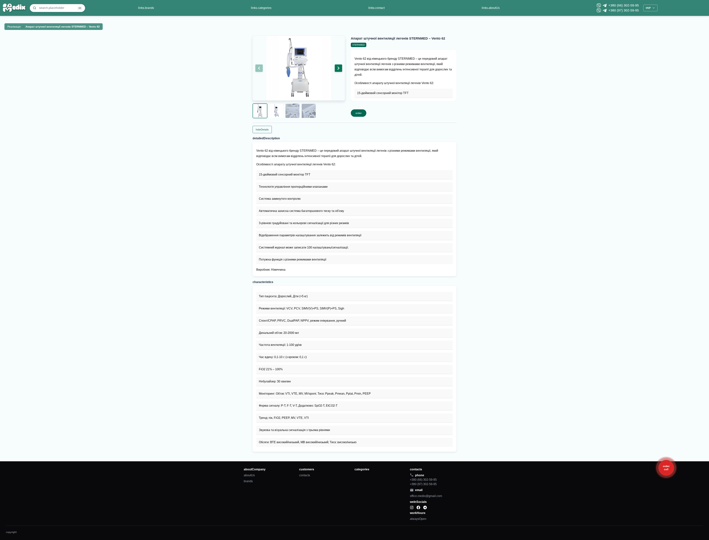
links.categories (261, 7)
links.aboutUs (491, 7)
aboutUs (249, 475)
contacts (304, 475)
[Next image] (338, 68)
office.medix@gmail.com (426, 496)
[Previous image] (259, 68)
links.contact (376, 7)
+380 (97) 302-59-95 (623, 10)
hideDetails (262, 129)
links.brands (146, 7)
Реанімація (14, 26)
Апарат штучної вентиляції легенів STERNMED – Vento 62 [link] (62, 26)
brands (248, 481)
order (358, 113)
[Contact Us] (666, 468)
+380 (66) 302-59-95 (623, 5)
